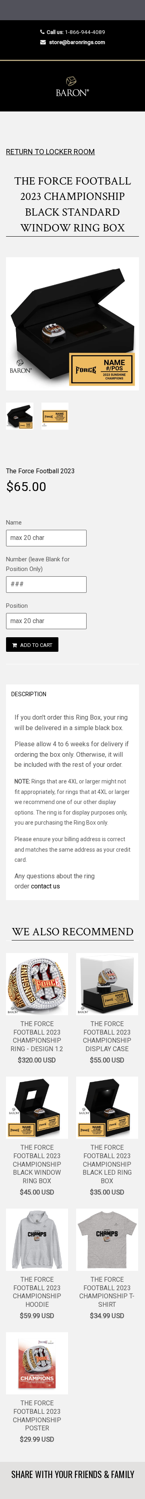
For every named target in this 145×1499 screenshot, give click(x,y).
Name (14, 522)
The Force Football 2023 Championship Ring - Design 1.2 (36, 1036)
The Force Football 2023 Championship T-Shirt (107, 1292)
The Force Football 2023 (40, 471)
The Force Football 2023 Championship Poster (37, 1415)
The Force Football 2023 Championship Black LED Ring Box (107, 1164)
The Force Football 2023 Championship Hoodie (37, 1292)
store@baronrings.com (77, 42)
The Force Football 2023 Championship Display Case (107, 1036)
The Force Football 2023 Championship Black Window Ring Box (37, 1164)
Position (17, 605)
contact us (45, 886)
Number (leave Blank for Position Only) (38, 564)
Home (13, 127)
